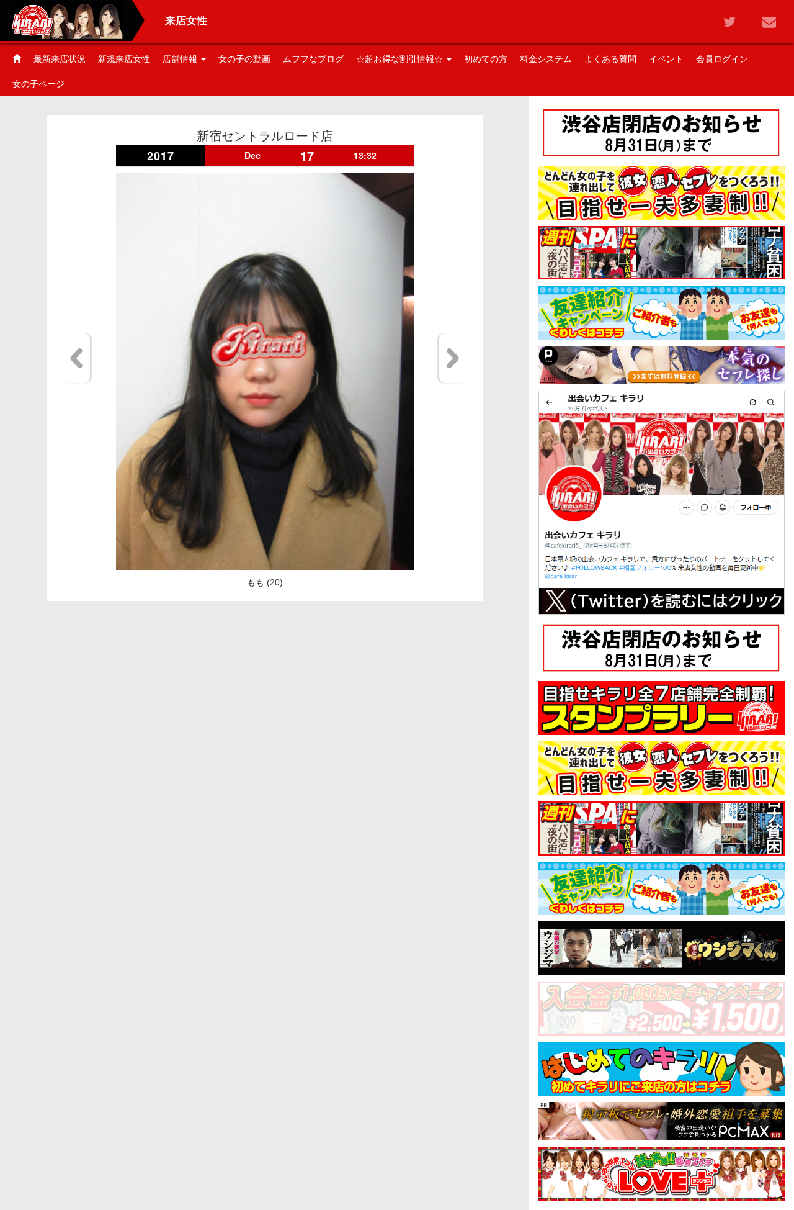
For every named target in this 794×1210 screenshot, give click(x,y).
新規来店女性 (124, 59)
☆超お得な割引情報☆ (400, 59)
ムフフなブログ (313, 59)
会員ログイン (722, 59)
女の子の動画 (244, 59)
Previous (78, 358)
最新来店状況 (59, 59)
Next (450, 358)
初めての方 (485, 59)
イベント (666, 59)
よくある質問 (610, 59)
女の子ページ (38, 84)
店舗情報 (181, 59)
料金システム (546, 59)
